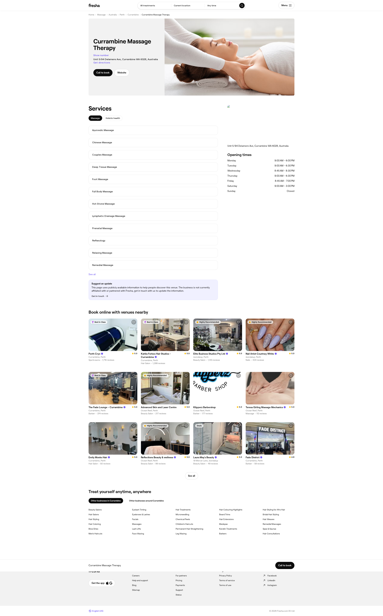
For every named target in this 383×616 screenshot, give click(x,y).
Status (179, 595)
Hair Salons (94, 514)
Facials (135, 519)
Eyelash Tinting (139, 509)
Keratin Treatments (228, 529)
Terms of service (227, 580)
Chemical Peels (183, 519)
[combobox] (154, 5)
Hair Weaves (268, 519)
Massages (137, 524)
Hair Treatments (183, 509)
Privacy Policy (225, 575)
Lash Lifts (136, 529)
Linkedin (271, 580)
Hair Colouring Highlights (230, 509)
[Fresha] (94, 5)
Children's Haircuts (184, 524)
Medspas (223, 524)
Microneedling (182, 514)
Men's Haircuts (95, 533)
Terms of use (225, 585)
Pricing (179, 580)
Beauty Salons (95, 509)
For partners (181, 575)
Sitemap (136, 590)
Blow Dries (93, 529)
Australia (113, 14)
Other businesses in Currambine (106, 500)
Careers (136, 575)
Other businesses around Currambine (146, 500)
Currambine (133, 14)
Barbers (223, 533)
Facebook (272, 575)
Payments (180, 585)
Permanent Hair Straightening (189, 529)
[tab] (95, 118)
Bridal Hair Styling (271, 514)
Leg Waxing (181, 533)
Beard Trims (224, 514)
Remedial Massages (272, 524)
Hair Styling (94, 519)
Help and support (140, 580)
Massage (101, 14)
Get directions (101, 62)
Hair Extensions (226, 519)
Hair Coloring (95, 524)
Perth (122, 14)
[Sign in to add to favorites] (133, 322)
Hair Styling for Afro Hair (274, 509)
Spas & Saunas (269, 529)
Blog (134, 585)
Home (91, 14)
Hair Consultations (271, 533)
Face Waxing (138, 533)
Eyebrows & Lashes (141, 514)
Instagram (272, 585)
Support (179, 590)
